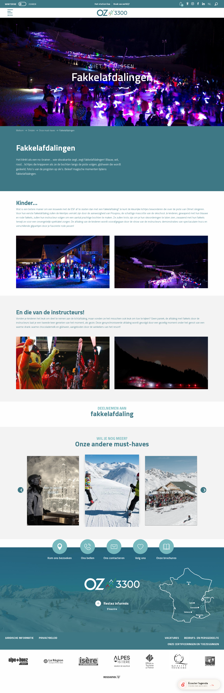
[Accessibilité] (187, 3)
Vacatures (172, 638)
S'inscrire (112, 609)
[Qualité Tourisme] (179, 661)
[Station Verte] (210, 661)
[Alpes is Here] (121, 661)
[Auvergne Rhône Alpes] (53, 661)
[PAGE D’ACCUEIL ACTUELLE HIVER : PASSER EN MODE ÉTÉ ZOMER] (22, 4)
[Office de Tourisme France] (149, 661)
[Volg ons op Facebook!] (198, 4)
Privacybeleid (48, 638)
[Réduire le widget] (217, 684)
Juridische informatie (19, 638)
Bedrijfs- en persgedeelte (201, 638)
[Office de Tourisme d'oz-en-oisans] (112, 13)
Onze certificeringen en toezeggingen (193, 644)
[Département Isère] (88, 661)
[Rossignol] (112, 677)
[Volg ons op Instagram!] (192, 4)
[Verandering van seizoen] (23, 4)
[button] (209, 4)
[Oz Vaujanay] (18, 661)
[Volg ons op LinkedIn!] (203, 4)
